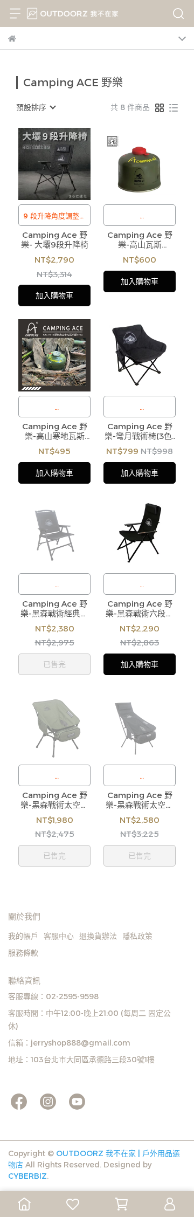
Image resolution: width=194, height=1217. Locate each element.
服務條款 (23, 953)
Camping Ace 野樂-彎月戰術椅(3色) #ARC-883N (140, 431)
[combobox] (35, 107)
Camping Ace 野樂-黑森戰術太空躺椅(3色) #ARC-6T (140, 800)
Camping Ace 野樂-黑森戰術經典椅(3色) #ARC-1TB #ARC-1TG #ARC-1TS (54, 608)
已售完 (54, 664)
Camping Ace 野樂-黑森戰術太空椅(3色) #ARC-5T (54, 800)
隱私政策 (137, 936)
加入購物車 (54, 295)
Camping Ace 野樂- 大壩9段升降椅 (54, 240)
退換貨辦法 (98, 936)
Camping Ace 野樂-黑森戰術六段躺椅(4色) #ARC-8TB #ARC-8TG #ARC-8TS (140, 608)
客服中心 (59, 936)
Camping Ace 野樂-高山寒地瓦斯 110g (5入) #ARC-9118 (55, 431)
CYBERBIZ (27, 1176)
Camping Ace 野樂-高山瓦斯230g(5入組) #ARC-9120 (139, 240)
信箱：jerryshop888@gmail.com (69, 1043)
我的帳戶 (23, 936)
